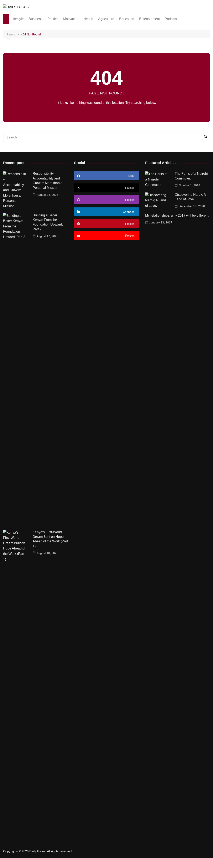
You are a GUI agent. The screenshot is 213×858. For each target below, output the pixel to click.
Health (88, 19)
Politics (52, 19)
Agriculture (106, 19)
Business (35, 19)
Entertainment (149, 19)
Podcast (171, 19)
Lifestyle (17, 19)
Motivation (70, 19)
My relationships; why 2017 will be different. (177, 215)
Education (126, 19)
